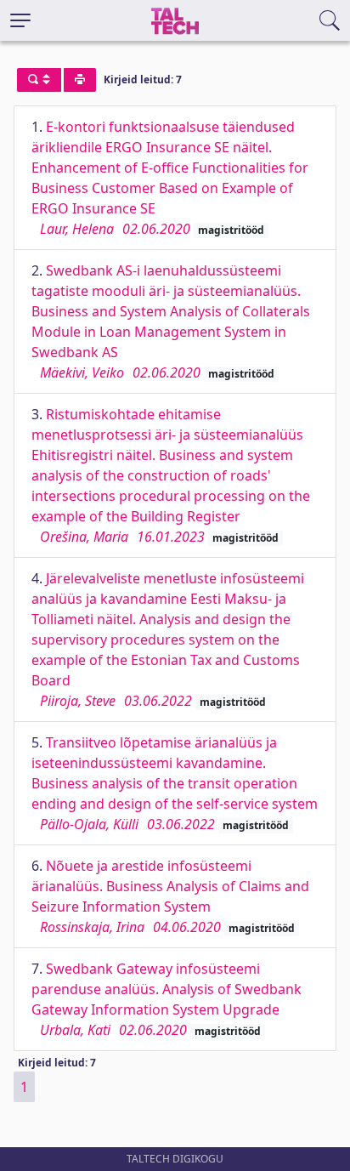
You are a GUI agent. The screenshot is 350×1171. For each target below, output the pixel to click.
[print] (80, 80)
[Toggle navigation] (20, 20)
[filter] (39, 80)
